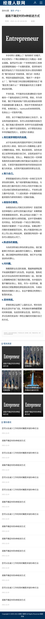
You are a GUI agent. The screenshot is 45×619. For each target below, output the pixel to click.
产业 (17, 11)
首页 (12, 11)
